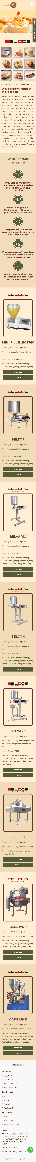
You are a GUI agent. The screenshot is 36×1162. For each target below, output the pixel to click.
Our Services (10, 1088)
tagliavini (9, 1108)
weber (7, 1104)
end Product (11, 1121)
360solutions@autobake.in (16, 1151)
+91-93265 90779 (12, 1148)
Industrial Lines (12, 1125)
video (18, 377)
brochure (18, 372)
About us (9, 1076)
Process (8, 1117)
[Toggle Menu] (24, 5)
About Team (10, 1080)
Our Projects (11, 1084)
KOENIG (7, 1096)
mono (7, 1100)
